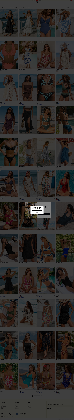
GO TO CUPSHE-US (37, 210)
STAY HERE (37, 212)
